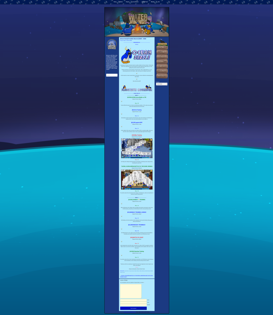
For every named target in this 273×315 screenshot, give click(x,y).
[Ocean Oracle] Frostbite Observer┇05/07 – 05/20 (133, 38)
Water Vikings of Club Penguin (145, 270)
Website (148, 304)
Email (148, 302)
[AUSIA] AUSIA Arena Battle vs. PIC (136, 97)
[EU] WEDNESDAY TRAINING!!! (136, 224)
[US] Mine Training (137, 135)
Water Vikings (136, 270)
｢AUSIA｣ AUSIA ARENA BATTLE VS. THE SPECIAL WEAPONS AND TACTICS (136, 275)
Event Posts (126, 270)
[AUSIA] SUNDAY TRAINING (136, 199)
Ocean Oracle (131, 270)
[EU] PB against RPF (136, 122)
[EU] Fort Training (137, 110)
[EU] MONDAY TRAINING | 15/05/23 (136, 212)
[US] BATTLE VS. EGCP (136, 237)
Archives (157, 82)
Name (148, 299)
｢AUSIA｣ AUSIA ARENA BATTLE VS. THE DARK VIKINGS (136, 166)
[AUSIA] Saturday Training (137, 251)
